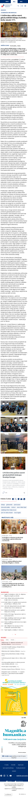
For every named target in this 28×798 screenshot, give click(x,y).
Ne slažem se (22, 794)
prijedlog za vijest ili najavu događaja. (15, 756)
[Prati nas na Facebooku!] (1, 776)
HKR (21, 1)
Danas (2, 639)
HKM (7, 1)
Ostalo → (13, 639)
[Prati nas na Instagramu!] (4, 776)
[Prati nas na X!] (7, 776)
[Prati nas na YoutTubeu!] (11, 776)
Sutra (7, 639)
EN (22, 6)
